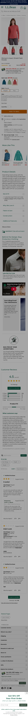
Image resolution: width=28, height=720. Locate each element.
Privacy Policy (13, 714)
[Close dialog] (26, 693)
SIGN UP (23, 705)
